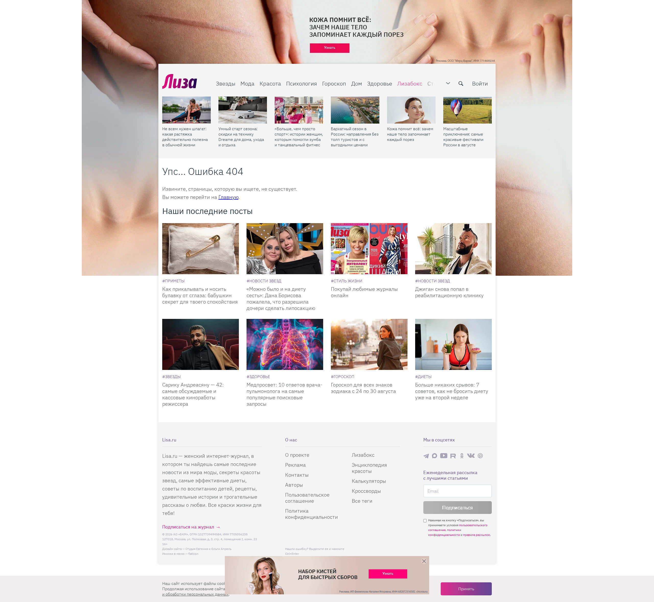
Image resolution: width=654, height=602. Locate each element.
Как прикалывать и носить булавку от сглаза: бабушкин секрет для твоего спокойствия (200, 295)
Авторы (294, 484)
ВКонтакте (471, 456)
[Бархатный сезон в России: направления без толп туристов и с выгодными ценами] (355, 110)
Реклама (295, 464)
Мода (247, 83)
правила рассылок (476, 535)
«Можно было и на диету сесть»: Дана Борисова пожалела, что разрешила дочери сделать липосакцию (281, 298)
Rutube (453, 456)
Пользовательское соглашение (307, 497)
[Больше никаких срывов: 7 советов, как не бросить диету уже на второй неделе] (453, 344)
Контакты (297, 474)
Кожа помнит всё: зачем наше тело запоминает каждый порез (410, 134)
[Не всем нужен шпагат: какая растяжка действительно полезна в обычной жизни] (186, 110)
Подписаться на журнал (188, 527)
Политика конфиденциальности (311, 513)
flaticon (193, 554)
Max (434, 456)
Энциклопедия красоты (369, 467)
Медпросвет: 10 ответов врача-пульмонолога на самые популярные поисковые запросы (284, 394)
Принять (466, 588)
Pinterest (480, 456)
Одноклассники (461, 455)
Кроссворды (366, 490)
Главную (228, 197)
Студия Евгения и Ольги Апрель (208, 549)
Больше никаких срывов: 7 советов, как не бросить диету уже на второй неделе (451, 391)
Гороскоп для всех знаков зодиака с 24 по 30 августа (363, 387)
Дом (356, 83)
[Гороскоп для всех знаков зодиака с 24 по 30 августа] (369, 344)
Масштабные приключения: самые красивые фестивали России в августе (463, 136)
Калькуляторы (369, 480)
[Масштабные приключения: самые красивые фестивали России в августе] (467, 110)
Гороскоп (334, 83)
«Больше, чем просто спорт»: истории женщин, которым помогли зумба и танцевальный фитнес (299, 136)
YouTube (443, 455)
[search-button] (461, 83)
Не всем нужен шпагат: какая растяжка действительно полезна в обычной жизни (185, 136)
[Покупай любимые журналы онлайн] (369, 248)
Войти (480, 83)
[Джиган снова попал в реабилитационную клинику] (453, 248)
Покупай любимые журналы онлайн (364, 292)
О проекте (297, 454)
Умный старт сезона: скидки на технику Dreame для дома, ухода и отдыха (241, 136)
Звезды (225, 83)
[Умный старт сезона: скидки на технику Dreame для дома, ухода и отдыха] (242, 110)
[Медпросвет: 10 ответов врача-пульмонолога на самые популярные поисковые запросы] (285, 344)
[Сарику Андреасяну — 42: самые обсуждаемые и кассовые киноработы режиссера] (200, 344)
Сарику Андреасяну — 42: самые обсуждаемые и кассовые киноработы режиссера (193, 394)
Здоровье (379, 83)
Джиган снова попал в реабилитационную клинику (449, 292)
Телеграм (426, 456)
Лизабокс (409, 83)
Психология (301, 83)
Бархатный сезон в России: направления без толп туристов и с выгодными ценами (355, 136)
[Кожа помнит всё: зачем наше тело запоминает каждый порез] (411, 110)
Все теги (362, 500)
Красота (270, 83)
